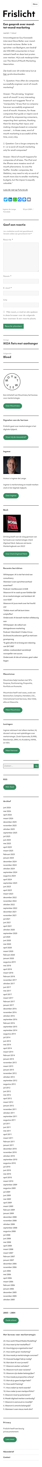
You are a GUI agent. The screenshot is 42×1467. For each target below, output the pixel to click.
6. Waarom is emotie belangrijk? (17, 1406)
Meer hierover (12, 751)
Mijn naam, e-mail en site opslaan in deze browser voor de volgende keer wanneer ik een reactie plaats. (20, 315)
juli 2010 (6, 1167)
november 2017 (10, 980)
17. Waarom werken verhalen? (16, 1366)
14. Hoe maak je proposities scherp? (18, 1377)
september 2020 (10, 933)
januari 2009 (8, 1213)
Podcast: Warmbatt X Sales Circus (17, 632)
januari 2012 (8, 1106)
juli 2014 (6, 1038)
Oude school (11, 1320)
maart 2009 (8, 1206)
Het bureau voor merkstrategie (19, 1335)
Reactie (8, 240)
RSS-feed (10, 787)
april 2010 (7, 1178)
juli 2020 (6, 937)
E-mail (7, 288)
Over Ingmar (11, 496)
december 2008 (10, 1217)
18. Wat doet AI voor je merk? (15, 1363)
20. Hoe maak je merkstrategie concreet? (20, 1355)
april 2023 (7, 890)
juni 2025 (7, 840)
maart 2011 (8, 1138)
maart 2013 (8, 1066)
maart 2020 (8, 951)
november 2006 (10, 1267)
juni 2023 (7, 887)
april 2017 (7, 995)
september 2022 (10, 908)
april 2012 (7, 1099)
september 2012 (10, 1081)
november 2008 (10, 1221)
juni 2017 (7, 987)
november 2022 (10, 901)
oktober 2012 (9, 1077)
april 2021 (7, 926)
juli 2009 (6, 1192)
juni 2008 (7, 1239)
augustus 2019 (9, 962)
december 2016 (10, 1009)
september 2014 (10, 1030)
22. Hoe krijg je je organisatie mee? (18, 1348)
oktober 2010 (9, 1156)
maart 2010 (8, 1181)
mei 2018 (7, 966)
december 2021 (10, 912)
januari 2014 (8, 1059)
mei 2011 (7, 1131)
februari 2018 (9, 977)
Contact (6, 1457)
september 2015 (10, 1027)
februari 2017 (9, 1002)
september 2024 (10, 872)
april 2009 (7, 1203)
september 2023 (10, 883)
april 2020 (7, 948)
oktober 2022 (9, 905)
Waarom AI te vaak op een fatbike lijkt (19, 593)
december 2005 (10, 1293)
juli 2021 (6, 919)
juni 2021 (7, 923)
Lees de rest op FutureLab (15, 190)
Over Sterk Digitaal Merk (16, 554)
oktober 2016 (9, 1016)
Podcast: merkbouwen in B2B (15, 589)
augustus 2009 (9, 1188)
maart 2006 (8, 1282)
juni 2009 (7, 1196)
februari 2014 (9, 1055)
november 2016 (10, 1012)
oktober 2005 (9, 1300)
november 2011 (10, 1109)
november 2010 (10, 1152)
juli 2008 (6, 1235)
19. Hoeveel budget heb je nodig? (17, 1359)
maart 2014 (8, 1052)
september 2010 (10, 1160)
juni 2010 (7, 1170)
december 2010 (10, 1149)
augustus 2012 (9, 1084)
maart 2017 (8, 998)
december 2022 (10, 898)
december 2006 (10, 1264)
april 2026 (7, 815)
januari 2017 (8, 1005)
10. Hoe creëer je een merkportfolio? (18, 1391)
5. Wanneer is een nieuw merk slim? (18, 1409)
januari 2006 (8, 1289)
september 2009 (10, 1185)
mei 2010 (7, 1174)
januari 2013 (8, 1070)
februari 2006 (9, 1285)
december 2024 (10, 862)
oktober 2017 (9, 984)
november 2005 (10, 1296)
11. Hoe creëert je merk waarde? (17, 1388)
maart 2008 (8, 1249)
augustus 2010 (9, 1163)
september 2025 (10, 833)
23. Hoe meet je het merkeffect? (16, 1345)
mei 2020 (7, 944)
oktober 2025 (9, 829)
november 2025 (10, 826)
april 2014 (7, 1048)
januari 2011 (8, 1145)
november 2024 (10, 865)
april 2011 (7, 1134)
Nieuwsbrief (8, 1452)
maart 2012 (8, 1102)
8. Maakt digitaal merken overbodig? (19, 1399)
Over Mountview (13, 406)
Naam (7, 276)
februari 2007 (9, 1257)
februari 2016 (9, 1023)
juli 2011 (6, 1124)
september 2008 (10, 1228)
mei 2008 (7, 1242)
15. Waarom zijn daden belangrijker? (19, 1373)
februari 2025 (9, 854)
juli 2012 (6, 1088)
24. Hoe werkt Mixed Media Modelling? (20, 1341)
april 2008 (7, 1246)
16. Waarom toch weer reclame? (17, 1370)
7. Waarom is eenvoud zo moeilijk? (18, 1402)
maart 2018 (8, 973)
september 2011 (10, 1117)
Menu (35, 4)
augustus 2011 (9, 1120)
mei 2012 (7, 1095)
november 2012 (10, 1073)
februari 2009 (9, 1210)
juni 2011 (7, 1127)
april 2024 (7, 880)
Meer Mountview (13, 710)
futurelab (6, 212)
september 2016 (10, 1020)
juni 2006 (7, 1271)
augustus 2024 (9, 876)
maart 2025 (8, 851)
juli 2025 (6, 836)
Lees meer (10, 1439)
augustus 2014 (9, 1034)
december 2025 (10, 822)
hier (5, 74)
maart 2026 (8, 819)
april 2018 (7, 969)
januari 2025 (8, 858)
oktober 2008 (9, 1224)
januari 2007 (8, 1260)
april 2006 (7, 1278)
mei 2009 (7, 1199)
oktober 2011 (9, 1113)
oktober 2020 (9, 930)
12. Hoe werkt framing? (13, 1384)
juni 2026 (7, 808)
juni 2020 (7, 941)
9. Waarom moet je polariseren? (17, 1395)
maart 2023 (8, 894)
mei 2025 (7, 844)
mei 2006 (7, 1275)
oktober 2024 (9, 869)
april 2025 (7, 847)
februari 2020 (9, 955)
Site (5, 300)
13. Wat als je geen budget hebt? (17, 1381)
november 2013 (10, 1063)
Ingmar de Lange (9, 209)
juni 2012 (7, 1091)
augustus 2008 (9, 1231)
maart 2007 (8, 1253)
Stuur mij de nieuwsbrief (16, 437)
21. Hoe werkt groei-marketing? (16, 1352)
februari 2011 (9, 1142)
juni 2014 (7, 1041)
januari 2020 (8, 958)
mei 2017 (7, 991)
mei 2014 (7, 1045)
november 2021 (10, 916)
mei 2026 (7, 811)
